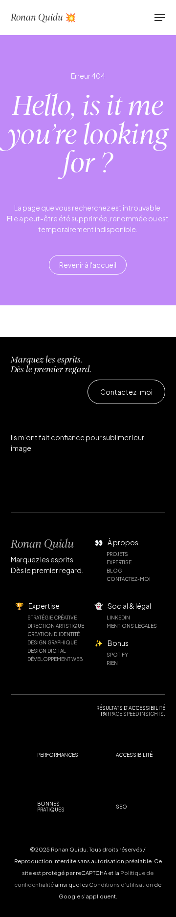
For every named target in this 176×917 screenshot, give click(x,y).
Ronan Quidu (42, 544)
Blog (114, 571)
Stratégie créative (52, 617)
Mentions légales (132, 626)
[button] (159, 17)
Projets (117, 554)
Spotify (117, 655)
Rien (112, 663)
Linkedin (118, 617)
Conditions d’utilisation (121, 884)
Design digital (46, 651)
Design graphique (52, 642)
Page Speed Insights (137, 714)
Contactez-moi (129, 579)
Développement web (55, 659)
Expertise (119, 562)
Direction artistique (55, 626)
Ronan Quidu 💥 (43, 17)
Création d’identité (53, 634)
